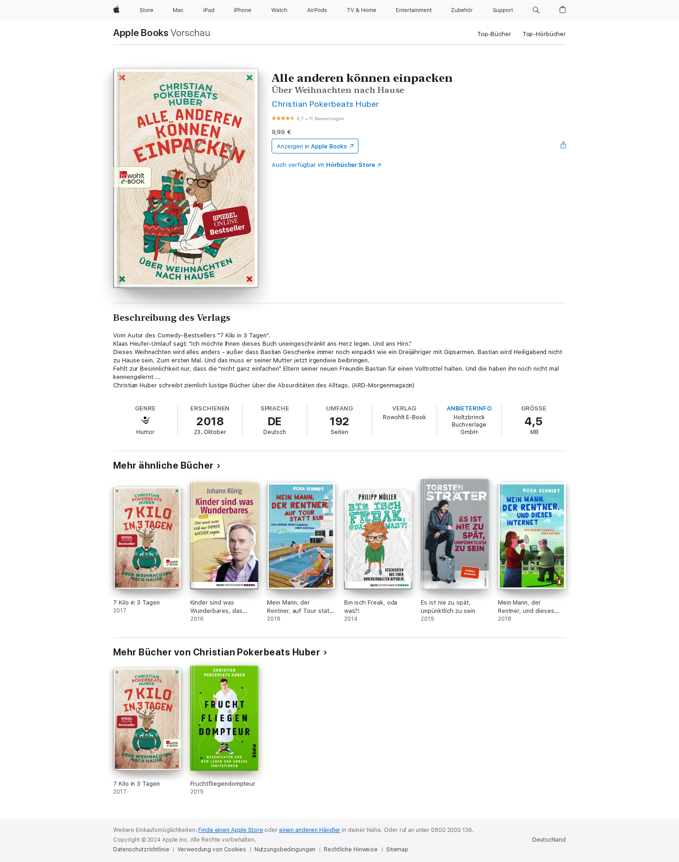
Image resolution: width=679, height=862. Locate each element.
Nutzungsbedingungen (285, 849)
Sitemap (397, 849)
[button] (536, 10)
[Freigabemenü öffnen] (563, 146)
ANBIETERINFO (469, 408)
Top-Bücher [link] (494, 34)
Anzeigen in (312, 146)
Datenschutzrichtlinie (141, 849)
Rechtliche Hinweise (351, 849)
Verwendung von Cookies (211, 849)
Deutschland (549, 840)
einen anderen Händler (309, 830)
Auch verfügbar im (323, 164)
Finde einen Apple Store (230, 830)
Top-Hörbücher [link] (544, 34)
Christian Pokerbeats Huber (325, 104)
